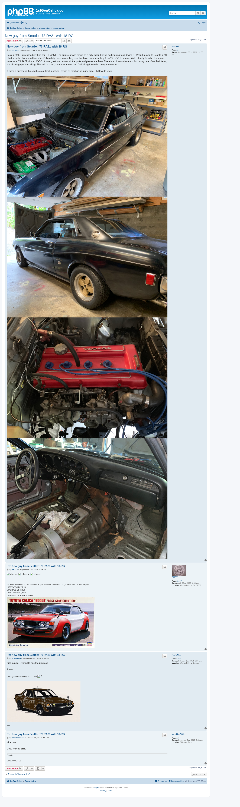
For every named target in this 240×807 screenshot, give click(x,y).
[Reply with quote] (164, 47)
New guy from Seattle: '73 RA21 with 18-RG (39, 36)
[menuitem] (23, 23)
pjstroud (175, 46)
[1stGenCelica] (21, 11)
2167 (179, 581)
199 (179, 659)
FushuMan (176, 655)
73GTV (175, 577)
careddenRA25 (178, 734)
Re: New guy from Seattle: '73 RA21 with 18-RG (36, 566)
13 (178, 738)
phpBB (97, 788)
